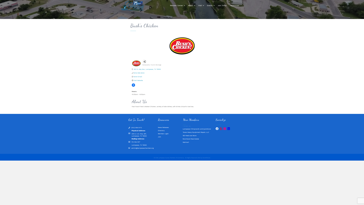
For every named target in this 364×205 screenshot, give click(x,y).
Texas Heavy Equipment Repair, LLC (196, 129)
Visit (200, 5)
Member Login (163, 134)
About (190, 5)
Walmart (186, 139)
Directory (161, 130)
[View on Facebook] (133, 86)
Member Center (176, 5)
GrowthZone (206, 157)
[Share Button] (144, 61)
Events (210, 5)
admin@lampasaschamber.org (142, 148)
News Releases (163, 127)
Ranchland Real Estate (191, 135)
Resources (235, 5)
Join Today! (222, 5)
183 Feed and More (189, 132)
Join (159, 137)
